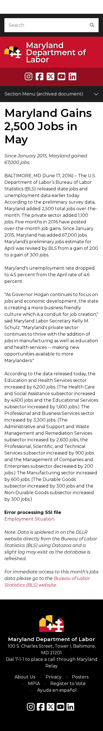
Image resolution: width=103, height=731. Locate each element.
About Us (25, 677)
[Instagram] (28, 76)
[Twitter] (50, 706)
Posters (80, 677)
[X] (50, 76)
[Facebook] (39, 76)
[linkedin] (72, 76)
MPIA (34, 683)
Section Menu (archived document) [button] (44, 94)
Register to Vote (68, 683)
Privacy (54, 677)
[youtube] (61, 76)
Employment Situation (29, 519)
